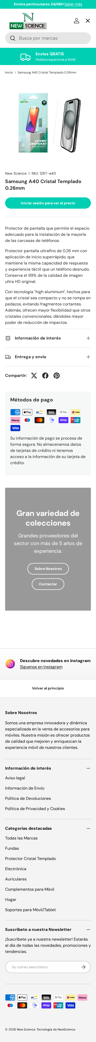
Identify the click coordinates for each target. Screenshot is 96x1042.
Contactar (48, 584)
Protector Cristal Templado (30, 858)
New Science (26, 1029)
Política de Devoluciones (28, 798)
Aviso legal (15, 778)
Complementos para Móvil (29, 889)
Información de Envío (24, 788)
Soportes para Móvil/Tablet (30, 909)
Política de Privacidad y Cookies (35, 808)
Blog (13, 197)
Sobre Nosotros (48, 568)
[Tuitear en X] (34, 375)
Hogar (10, 899)
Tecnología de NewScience (56, 1029)
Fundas (12, 848)
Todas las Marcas (21, 838)
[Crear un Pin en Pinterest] (56, 375)
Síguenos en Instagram (41, 666)
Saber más (73, 4)
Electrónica (15, 868)
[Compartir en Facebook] (45, 375)
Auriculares (16, 879)
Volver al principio (48, 688)
